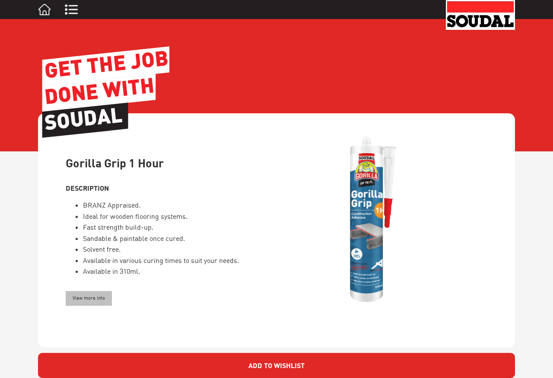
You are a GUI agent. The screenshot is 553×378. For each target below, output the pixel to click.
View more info (89, 298)
